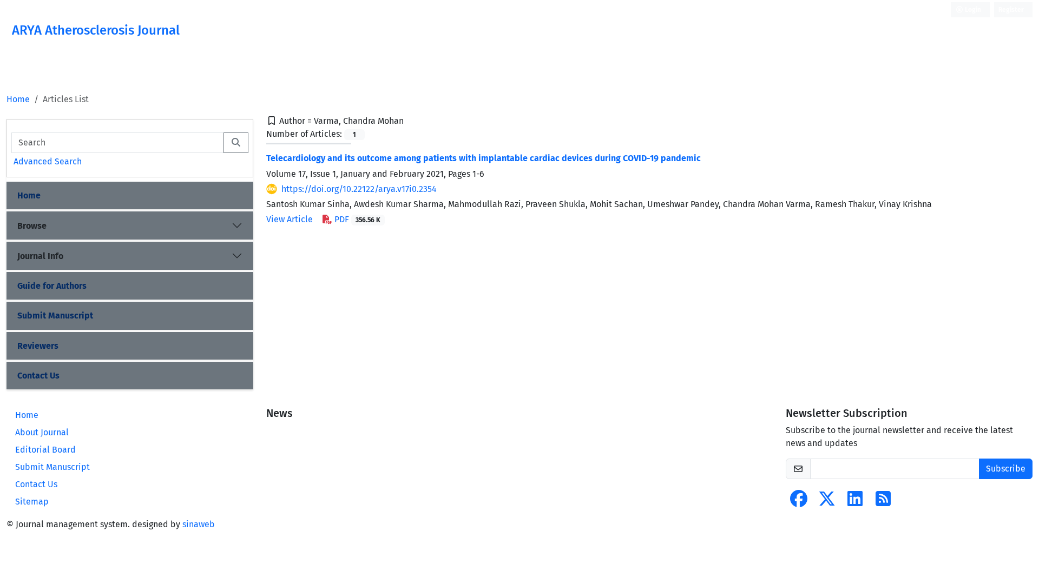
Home (18, 99)
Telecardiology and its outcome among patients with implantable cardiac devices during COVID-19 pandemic (483, 158)
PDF (356, 219)
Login (972, 10)
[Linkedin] (855, 502)
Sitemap (32, 501)
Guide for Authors (52, 286)
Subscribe (1005, 468)
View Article (289, 219)
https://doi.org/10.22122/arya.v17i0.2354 (359, 189)
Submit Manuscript (55, 315)
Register (1011, 10)
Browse (32, 226)
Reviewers (37, 346)
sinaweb (198, 524)
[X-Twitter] (827, 502)
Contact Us (38, 375)
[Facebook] (799, 502)
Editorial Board (45, 449)
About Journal (42, 432)
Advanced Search (48, 161)
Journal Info (40, 256)
